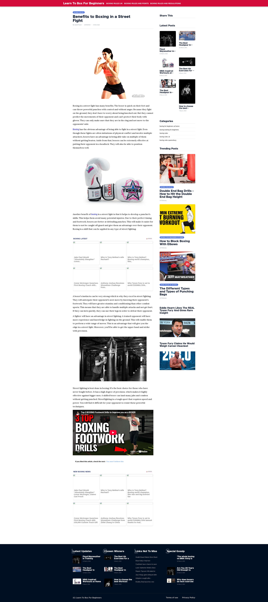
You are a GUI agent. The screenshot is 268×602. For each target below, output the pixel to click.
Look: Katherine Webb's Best (145, 568)
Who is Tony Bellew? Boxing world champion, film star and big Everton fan (139, 493)
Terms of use (172, 597)
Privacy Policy (188, 597)
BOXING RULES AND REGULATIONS (165, 4)
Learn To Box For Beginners (83, 3)
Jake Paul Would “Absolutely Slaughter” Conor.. (84, 259)
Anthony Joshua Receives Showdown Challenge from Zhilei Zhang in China (113, 520)
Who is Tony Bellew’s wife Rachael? (112, 258)
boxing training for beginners (169, 130)
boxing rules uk (165, 137)
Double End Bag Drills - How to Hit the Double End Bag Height (177, 194)
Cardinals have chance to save (146, 564)
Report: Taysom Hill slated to (145, 571)
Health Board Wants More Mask (146, 557)
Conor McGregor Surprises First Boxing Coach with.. (86, 284)
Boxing (76, 129)
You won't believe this (115, 461)
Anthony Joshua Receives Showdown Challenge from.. (112, 285)
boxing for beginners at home (169, 126)
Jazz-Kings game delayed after (146, 575)
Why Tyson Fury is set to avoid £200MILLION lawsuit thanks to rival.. (140, 520)
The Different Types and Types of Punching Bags (177, 291)
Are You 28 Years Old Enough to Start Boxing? (185, 570)
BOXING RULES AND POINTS (136, 4)
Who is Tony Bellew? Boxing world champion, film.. (138, 259)
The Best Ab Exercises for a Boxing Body (121, 558)
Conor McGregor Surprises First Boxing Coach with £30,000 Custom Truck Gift (86, 520)
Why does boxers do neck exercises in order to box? (186, 581)
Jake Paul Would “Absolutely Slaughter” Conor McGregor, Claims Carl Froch (85, 493)
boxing (94, 214)
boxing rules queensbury (168, 140)
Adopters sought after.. (143, 578)
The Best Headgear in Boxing (89, 570)
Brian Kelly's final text (143, 561)
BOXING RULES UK (114, 4)
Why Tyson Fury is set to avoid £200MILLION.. (139, 284)
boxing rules (164, 133)
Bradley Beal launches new (145, 582)
